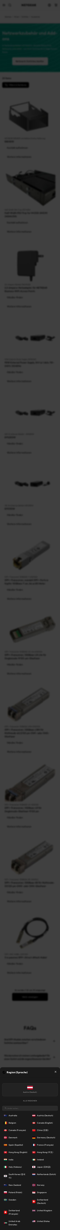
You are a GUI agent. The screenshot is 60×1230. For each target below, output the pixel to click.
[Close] (55, 1072)
